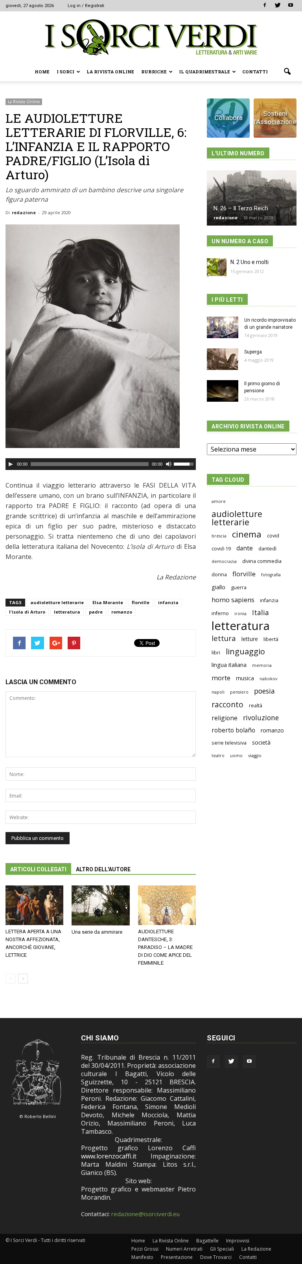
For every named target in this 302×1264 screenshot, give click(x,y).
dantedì (267, 548)
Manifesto (142, 1257)
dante (244, 548)
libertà (270, 639)
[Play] (10, 464)
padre (96, 612)
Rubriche (154, 72)
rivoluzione (261, 718)
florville (140, 602)
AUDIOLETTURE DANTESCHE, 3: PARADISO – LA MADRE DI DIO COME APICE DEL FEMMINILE (165, 947)
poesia (264, 691)
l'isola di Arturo (27, 612)
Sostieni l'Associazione (275, 117)
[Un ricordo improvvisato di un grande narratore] (222, 327)
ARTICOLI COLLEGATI (38, 869)
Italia (260, 612)
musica (245, 678)
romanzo (121, 612)
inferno (220, 613)
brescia (219, 536)
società (261, 742)
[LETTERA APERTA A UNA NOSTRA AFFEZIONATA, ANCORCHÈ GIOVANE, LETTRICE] (34, 905)
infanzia (168, 602)
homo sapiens (233, 600)
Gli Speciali (222, 1249)
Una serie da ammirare (97, 932)
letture (249, 639)
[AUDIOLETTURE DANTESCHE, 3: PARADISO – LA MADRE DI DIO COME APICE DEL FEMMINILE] (167, 905)
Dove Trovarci (216, 1257)
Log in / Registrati (86, 5)
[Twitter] (278, 5)
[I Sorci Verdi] (151, 37)
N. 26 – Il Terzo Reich (241, 208)
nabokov (268, 678)
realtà (255, 705)
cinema (246, 534)
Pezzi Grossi (144, 1249)
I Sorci (65, 72)
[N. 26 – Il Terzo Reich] (251, 198)
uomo (236, 755)
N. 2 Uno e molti (249, 262)
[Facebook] (265, 5)
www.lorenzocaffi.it (108, 1156)
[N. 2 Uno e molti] (216, 268)
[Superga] (222, 359)
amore (219, 501)
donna (219, 574)
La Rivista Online (110, 72)
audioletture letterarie (57, 602)
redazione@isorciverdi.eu (145, 1214)
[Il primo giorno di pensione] (222, 391)
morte (221, 678)
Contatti (255, 72)
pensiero (239, 692)
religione (225, 718)
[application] (101, 464)
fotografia (271, 574)
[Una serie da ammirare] (100, 905)
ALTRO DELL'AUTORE (103, 869)
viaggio (254, 755)
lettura (224, 638)
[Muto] (169, 464)
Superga (253, 352)
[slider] (185, 463)
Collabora (228, 118)
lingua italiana (229, 664)
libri (216, 652)
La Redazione (256, 1249)
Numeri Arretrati (184, 1249)
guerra (239, 587)
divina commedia (262, 561)
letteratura (67, 612)
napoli (218, 692)
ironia (240, 613)
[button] (287, 71)
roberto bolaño (233, 730)
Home (42, 72)
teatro (218, 755)
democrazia (224, 561)
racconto (227, 704)
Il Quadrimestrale (204, 72)
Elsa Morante (107, 602)
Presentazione (177, 1257)
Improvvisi (237, 1240)
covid (273, 535)
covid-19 (221, 548)
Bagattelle (207, 1240)
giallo (218, 587)
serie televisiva (229, 742)
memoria (262, 665)
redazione (24, 212)
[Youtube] (290, 5)
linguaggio (245, 651)
